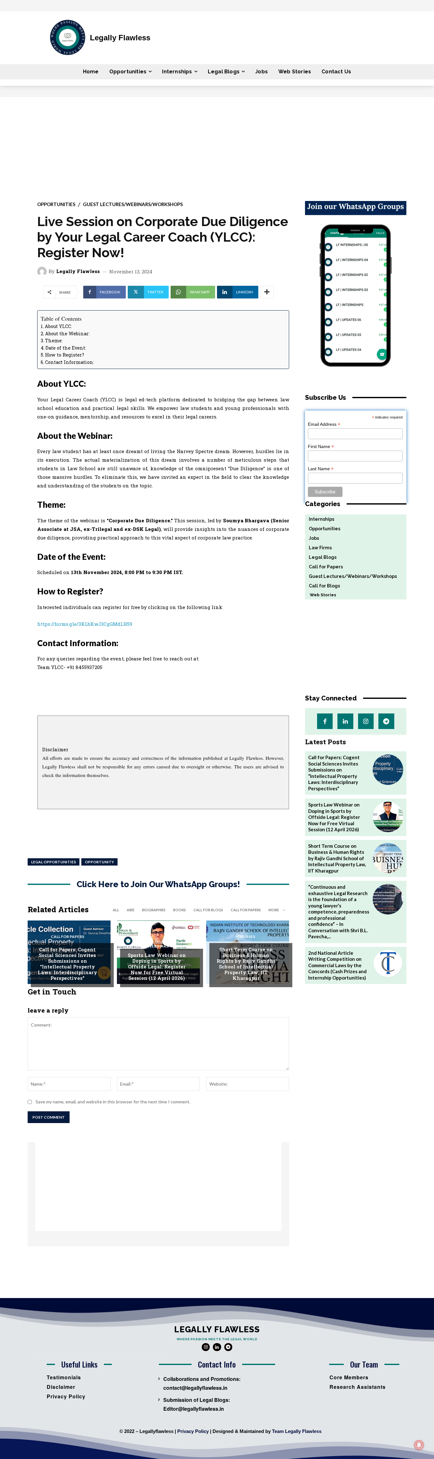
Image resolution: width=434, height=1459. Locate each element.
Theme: (54, 341)
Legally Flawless (78, 271)
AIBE (130, 910)
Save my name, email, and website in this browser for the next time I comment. (113, 1101)
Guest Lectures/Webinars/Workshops (133, 204)
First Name (321, 447)
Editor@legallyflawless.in (193, 1408)
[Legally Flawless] (43, 271)
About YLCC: (58, 326)
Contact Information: (69, 362)
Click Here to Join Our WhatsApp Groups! (158, 884)
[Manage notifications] (419, 1445)
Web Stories (320, 594)
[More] (267, 292)
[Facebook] (325, 721)
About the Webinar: (67, 334)
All (116, 910)
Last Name (321, 469)
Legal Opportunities (53, 862)
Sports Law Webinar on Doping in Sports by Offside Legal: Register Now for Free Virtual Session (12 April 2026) (157, 966)
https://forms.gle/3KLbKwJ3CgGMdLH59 (84, 624)
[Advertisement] (217, 144)
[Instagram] (366, 721)
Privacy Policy (193, 1431)
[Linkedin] (345, 721)
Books (179, 910)
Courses (246, 937)
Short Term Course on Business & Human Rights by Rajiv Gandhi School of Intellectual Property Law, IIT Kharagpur (246, 963)
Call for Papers (246, 910)
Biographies (154, 910)
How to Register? (64, 355)
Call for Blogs (208, 910)
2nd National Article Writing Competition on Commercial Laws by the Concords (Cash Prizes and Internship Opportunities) (337, 965)
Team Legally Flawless (297, 1431)
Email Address (324, 424)
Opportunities (56, 204)
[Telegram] (386, 721)
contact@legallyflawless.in (195, 1387)
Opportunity (99, 862)
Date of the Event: (65, 348)
